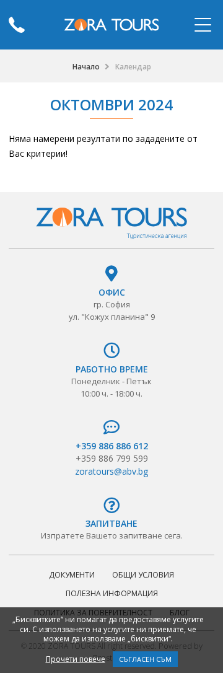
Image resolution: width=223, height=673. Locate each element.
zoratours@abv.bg (111, 471)
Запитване (111, 523)
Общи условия (143, 575)
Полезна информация (112, 593)
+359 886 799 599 (112, 458)
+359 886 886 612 (112, 446)
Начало (86, 66)
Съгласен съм (145, 659)
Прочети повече (75, 659)
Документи (72, 575)
